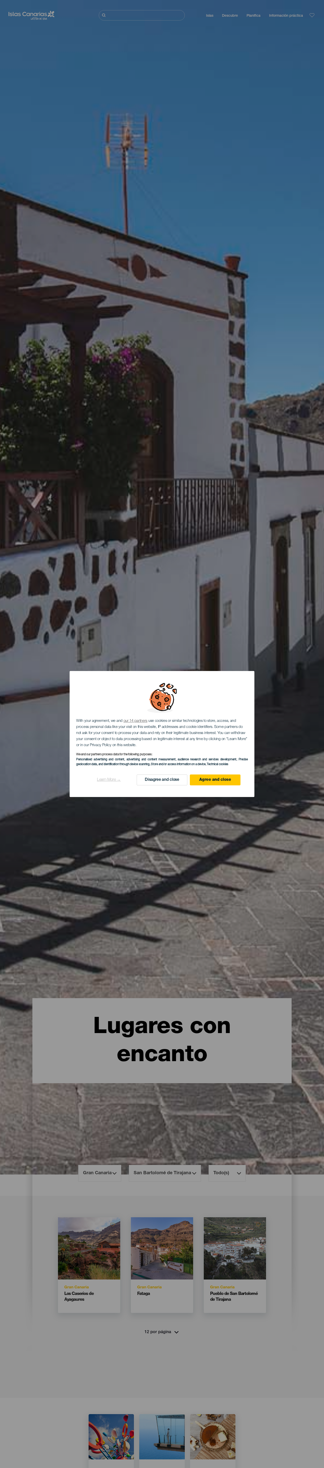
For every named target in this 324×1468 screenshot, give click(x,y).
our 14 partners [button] (136, 721)
